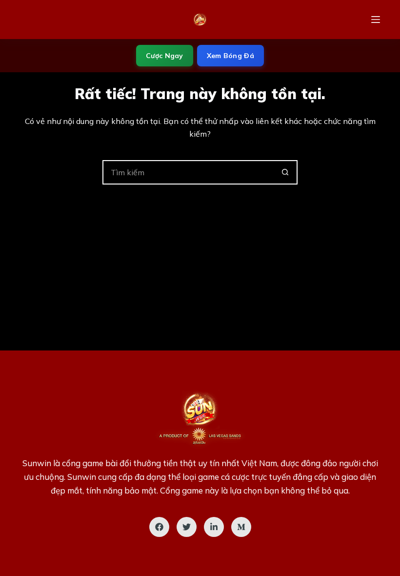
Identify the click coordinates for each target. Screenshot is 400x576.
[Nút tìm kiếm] (285, 172)
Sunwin (36, 463)
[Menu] (375, 19)
